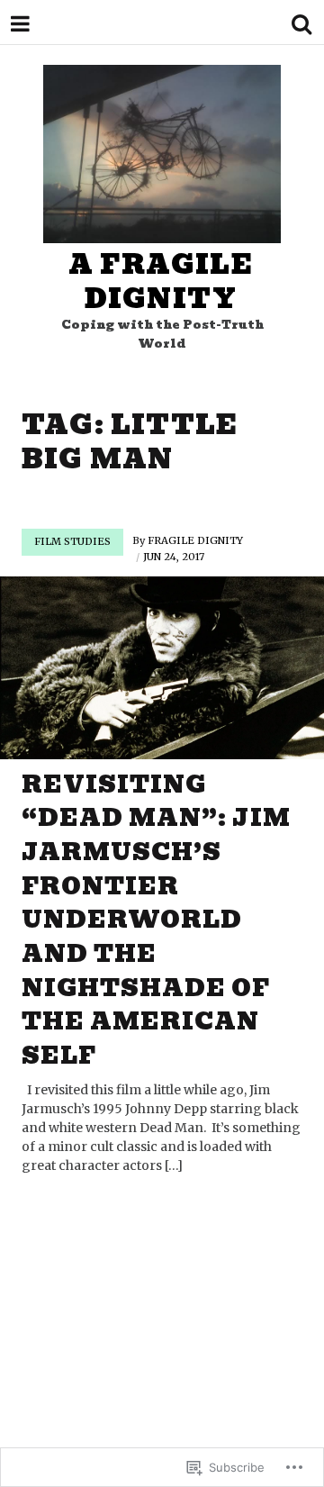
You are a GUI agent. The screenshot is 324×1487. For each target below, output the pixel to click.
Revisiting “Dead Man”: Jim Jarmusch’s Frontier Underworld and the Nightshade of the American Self (156, 920)
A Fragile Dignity (160, 281)
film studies (72, 541)
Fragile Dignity (195, 540)
